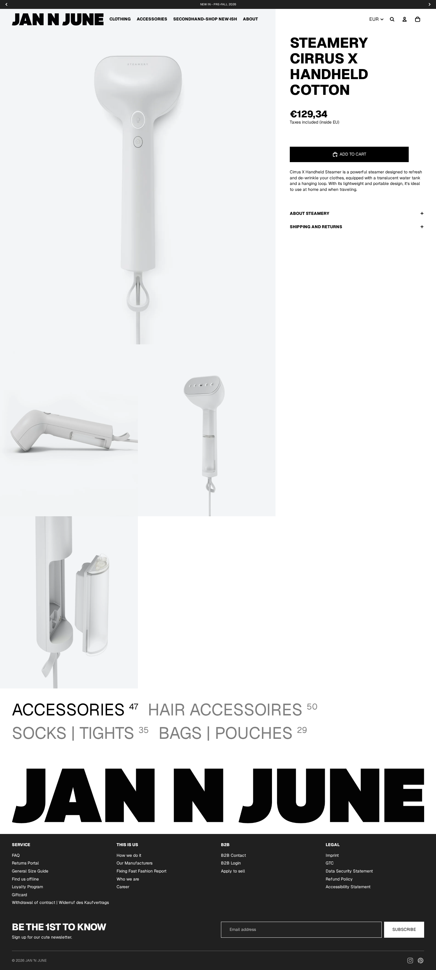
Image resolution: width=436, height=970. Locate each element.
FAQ (16, 855)
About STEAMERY (309, 213)
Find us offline (25, 878)
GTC (330, 863)
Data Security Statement (349, 871)
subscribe (404, 929)
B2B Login (231, 863)
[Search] (392, 19)
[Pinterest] (420, 960)
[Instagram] (410, 960)
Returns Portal (25, 863)
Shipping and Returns (316, 226)
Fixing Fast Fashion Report (141, 871)
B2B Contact (233, 855)
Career (123, 886)
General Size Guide (30, 871)
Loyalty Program (27, 886)
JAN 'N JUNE (36, 960)
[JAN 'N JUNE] (58, 19)
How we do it (129, 855)
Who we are (128, 878)
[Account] (404, 19)
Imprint (332, 855)
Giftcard (19, 894)
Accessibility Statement (348, 886)
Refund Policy (339, 878)
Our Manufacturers (134, 863)
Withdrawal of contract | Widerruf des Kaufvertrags (60, 902)
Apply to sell (233, 871)
